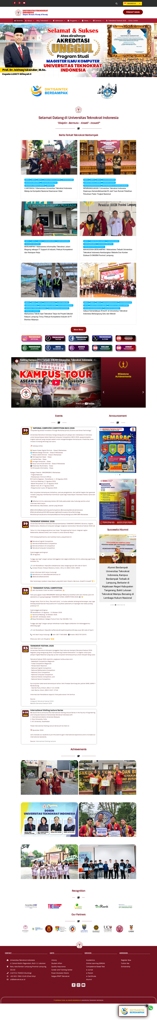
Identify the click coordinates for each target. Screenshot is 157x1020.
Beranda (19, 20)
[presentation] (103, 555)
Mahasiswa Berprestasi (49, 182)
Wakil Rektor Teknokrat (112, 308)
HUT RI (86, 305)
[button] (103, 392)
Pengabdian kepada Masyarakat (94, 246)
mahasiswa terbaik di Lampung (35, 185)
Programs (73, 20)
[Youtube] (83, 985)
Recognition (78, 890)
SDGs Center (133, 20)
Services (98, 20)
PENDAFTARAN (133, 12)
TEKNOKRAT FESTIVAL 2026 (42, 646)
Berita (27, 179)
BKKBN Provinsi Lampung (98, 241)
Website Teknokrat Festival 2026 (41, 703)
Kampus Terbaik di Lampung (52, 179)
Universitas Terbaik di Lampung (118, 305)
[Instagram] (78, 985)
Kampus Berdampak (109, 179)
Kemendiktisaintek (109, 182)
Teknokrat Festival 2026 (117, 20)
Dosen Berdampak (49, 241)
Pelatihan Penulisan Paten (92, 185)
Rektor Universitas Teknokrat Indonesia (115, 185)
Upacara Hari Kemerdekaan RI (93, 308)
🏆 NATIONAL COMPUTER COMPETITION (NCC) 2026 (52, 428)
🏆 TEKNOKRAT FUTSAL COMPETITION (46, 588)
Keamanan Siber (68, 179)
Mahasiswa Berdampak (33, 182)
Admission (59, 20)
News (86, 20)
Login (101, 4)
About (29, 20)
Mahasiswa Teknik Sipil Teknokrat (36, 308)
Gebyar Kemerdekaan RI (110, 302)
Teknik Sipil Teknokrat (32, 311)
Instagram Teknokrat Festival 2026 (42, 701)
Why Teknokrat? (42, 20)
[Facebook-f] (73, 985)
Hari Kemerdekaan (125, 302)
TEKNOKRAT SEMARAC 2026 (42, 521)
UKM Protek (50, 185)
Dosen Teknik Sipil (62, 302)
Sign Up (110, 4)
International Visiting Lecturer (46, 741)
